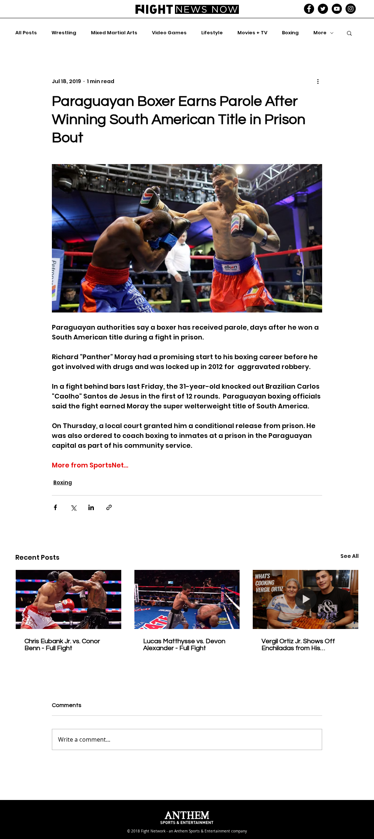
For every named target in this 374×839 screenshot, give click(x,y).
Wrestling (63, 33)
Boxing (290, 33)
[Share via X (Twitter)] (73, 507)
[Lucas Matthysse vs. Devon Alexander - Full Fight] (187, 599)
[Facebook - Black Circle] (309, 9)
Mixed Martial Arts (114, 33)
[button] (349, 33)
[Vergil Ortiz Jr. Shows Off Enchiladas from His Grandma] (305, 599)
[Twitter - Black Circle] (323, 9)
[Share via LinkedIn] (91, 507)
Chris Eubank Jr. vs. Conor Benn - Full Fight (62, 645)
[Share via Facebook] (55, 507)
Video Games (169, 33)
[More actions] (317, 81)
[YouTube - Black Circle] (337, 9)
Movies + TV (252, 33)
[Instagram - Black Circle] (351, 9)
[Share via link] (109, 507)
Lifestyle (212, 33)
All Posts (26, 33)
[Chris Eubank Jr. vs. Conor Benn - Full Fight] (68, 599)
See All (349, 556)
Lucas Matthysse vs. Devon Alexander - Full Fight (184, 645)
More (320, 33)
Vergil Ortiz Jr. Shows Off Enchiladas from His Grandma (298, 645)
